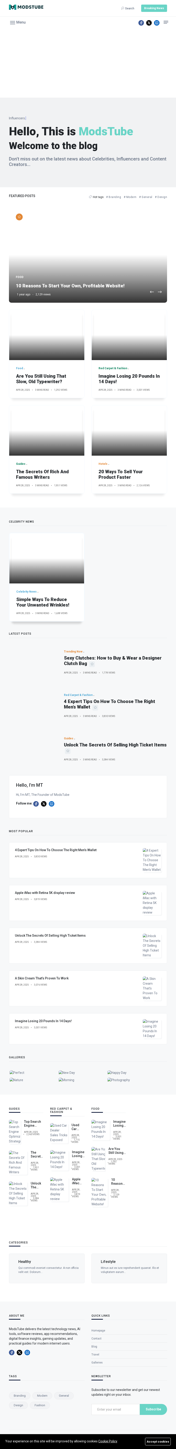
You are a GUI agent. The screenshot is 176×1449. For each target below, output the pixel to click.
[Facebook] (141, 23)
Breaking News (154, 8)
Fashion (40, 1405)
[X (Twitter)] (149, 23)
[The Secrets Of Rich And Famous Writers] (46, 430)
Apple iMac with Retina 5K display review (45, 893)
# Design (161, 197)
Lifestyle (35, 1261)
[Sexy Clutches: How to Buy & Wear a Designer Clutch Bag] (33, 662)
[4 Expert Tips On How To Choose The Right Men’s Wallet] (33, 705)
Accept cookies (158, 1441)
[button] (18, 22)
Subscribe (153, 1409)
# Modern (130, 197)
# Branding (113, 197)
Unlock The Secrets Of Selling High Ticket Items (115, 745)
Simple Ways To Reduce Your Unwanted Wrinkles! (42, 602)
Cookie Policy (107, 1441)
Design (18, 1405)
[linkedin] (157, 23)
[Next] (160, 292)
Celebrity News (122, 1261)
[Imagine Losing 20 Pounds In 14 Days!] (129, 335)
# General (145, 197)
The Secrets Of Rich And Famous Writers (42, 474)
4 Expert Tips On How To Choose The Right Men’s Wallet (55, 850)
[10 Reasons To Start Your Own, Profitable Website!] (88, 255)
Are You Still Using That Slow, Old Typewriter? (41, 378)
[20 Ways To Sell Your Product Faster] (129, 430)
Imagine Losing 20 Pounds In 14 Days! (43, 1021)
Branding (20, 1395)
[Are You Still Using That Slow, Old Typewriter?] (46, 335)
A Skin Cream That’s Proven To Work (42, 978)
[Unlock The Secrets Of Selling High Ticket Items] (33, 749)
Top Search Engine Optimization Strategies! (33, 1127)
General (64, 1395)
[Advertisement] (88, 63)
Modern (42, 1395)
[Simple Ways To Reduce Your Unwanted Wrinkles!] (46, 558)
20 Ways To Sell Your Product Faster (121, 474)
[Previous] (152, 292)
